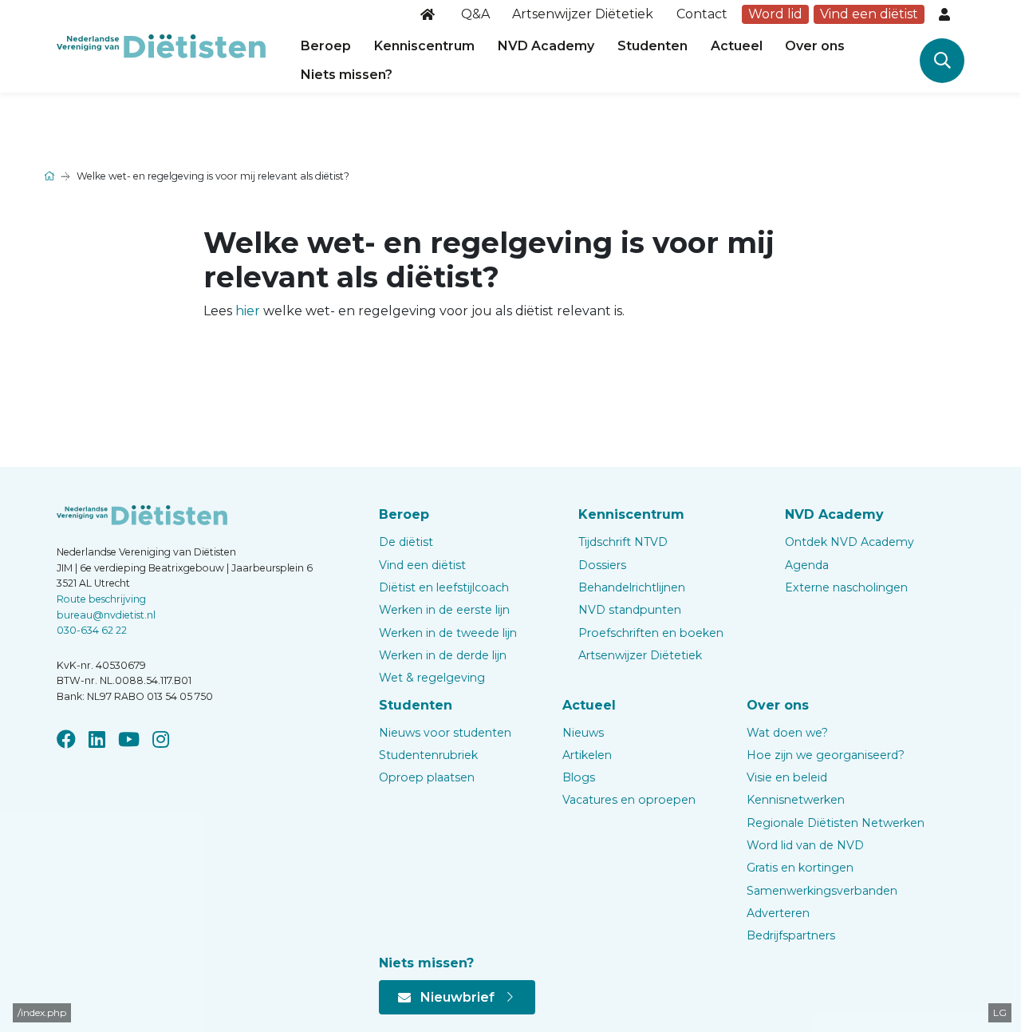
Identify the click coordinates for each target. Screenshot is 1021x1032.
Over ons (815, 45)
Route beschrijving (101, 599)
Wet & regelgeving (432, 677)
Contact (701, 14)
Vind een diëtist (869, 14)
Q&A (475, 14)
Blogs (578, 777)
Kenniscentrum (424, 45)
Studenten (652, 45)
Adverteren (778, 913)
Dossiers (602, 565)
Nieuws (583, 733)
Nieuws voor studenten (445, 733)
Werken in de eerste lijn (444, 610)
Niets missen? (346, 74)
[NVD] (161, 45)
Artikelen (587, 755)
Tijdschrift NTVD (623, 542)
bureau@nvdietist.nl (106, 615)
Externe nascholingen (846, 587)
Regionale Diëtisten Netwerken (835, 823)
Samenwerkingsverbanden (822, 891)
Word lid (775, 14)
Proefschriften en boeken (650, 633)
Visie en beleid (787, 777)
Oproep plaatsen (427, 777)
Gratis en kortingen (800, 867)
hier (247, 310)
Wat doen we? (787, 733)
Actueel (737, 45)
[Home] (429, 14)
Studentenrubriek (428, 755)
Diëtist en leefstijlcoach (444, 587)
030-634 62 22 (92, 630)
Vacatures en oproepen (629, 800)
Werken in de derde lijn (443, 655)
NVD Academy (546, 45)
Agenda (807, 565)
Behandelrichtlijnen (631, 587)
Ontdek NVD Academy (849, 542)
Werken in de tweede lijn (448, 633)
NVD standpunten (629, 610)
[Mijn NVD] (946, 14)
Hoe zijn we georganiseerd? (826, 755)
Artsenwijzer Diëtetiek (582, 14)
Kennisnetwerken (796, 800)
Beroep (326, 45)
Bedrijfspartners (791, 935)
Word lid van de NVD (805, 845)
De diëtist (406, 542)
